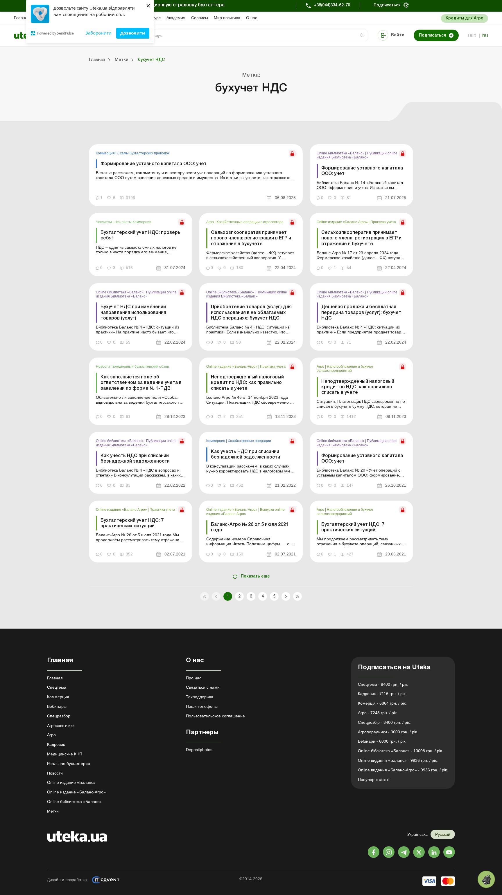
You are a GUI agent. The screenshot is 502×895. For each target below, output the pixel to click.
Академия (175, 17)
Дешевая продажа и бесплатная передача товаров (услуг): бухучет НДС (361, 312)
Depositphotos (199, 749)
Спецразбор (58, 716)
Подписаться (387, 5)
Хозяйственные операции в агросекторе (250, 222)
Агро (210, 222)
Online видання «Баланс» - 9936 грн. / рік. (398, 760)
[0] (486, 879)
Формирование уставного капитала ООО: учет (154, 164)
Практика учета (383, 222)
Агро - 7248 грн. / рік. (378, 712)
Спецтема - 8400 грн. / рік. (383, 684)
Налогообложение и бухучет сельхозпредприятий (345, 369)
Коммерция (106, 153)
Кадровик (56, 744)
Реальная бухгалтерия (68, 763)
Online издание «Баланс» (71, 782)
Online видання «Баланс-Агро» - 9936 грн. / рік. (403, 770)
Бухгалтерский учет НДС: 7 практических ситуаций (132, 523)
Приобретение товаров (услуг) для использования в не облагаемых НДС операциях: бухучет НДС (251, 312)
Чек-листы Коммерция (132, 222)
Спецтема (56, 687)
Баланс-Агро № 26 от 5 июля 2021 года (249, 527)
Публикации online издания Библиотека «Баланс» (357, 155)
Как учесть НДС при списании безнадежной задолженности (135, 458)
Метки (53, 811)
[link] (196, 175)
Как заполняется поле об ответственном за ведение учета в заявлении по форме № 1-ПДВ (141, 382)
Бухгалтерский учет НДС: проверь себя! (140, 235)
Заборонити (98, 33)
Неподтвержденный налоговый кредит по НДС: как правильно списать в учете (247, 382)
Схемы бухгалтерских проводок (143, 153)
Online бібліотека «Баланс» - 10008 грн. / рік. (400, 750)
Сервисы (199, 17)
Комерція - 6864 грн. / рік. (382, 703)
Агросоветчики (61, 725)
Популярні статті (373, 779)
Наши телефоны (202, 706)
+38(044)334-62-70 (332, 5)
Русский (442, 834)
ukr (472, 35)
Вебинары (57, 706)
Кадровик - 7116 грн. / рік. (382, 693)
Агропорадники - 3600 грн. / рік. (388, 732)
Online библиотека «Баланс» (341, 153)
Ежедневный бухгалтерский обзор (140, 367)
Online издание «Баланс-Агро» (343, 222)
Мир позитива (227, 17)
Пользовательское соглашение (215, 716)
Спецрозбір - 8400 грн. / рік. (384, 722)
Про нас (193, 678)
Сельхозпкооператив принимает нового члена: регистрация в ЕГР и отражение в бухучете (251, 238)
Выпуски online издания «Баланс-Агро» (245, 512)
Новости (103, 367)
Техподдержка (199, 696)
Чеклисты (104, 222)
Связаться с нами (203, 687)
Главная (22, 17)
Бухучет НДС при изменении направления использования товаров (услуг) (133, 312)
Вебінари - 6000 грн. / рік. (382, 741)
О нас (251, 17)
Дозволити (132, 33)
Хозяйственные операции (249, 441)
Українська (417, 834)
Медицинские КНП (64, 754)
